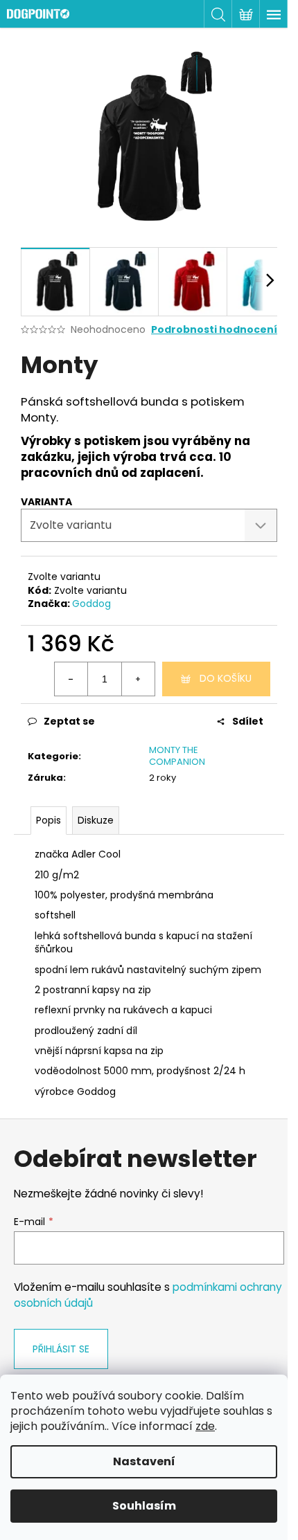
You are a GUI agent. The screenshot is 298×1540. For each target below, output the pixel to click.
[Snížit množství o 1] (71, 679)
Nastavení (144, 1461)
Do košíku (226, 678)
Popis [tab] (48, 820)
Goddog (91, 603)
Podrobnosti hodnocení (214, 329)
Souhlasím (144, 1506)
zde (205, 1426)
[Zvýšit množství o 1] (138, 679)
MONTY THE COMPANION (177, 755)
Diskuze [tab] (96, 820)
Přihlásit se (61, 1349)
